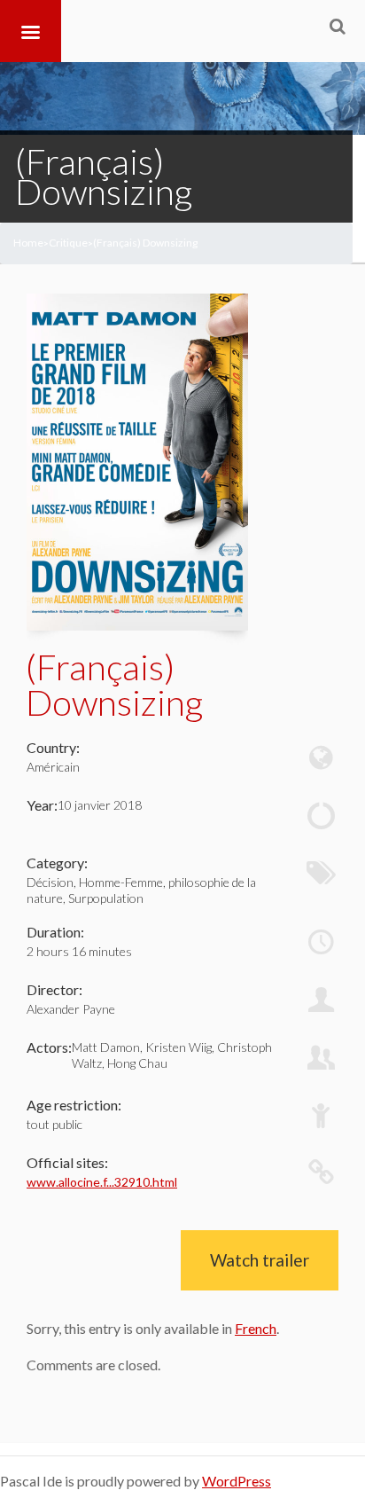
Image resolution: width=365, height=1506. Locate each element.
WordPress (236, 1480)
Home (28, 242)
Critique (68, 242)
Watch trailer (259, 1260)
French (255, 1328)
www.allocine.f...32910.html (102, 1181)
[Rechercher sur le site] (337, 26)
